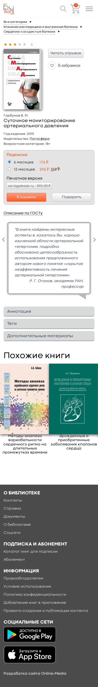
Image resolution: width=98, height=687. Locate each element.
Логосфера (40, 138)
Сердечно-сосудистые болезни (29, 31)
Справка (12, 508)
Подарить (71, 197)
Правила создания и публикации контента (46, 611)
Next (94, 240)
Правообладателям (23, 578)
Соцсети (12, 533)
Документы (14, 516)
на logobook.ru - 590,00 (29, 186)
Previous (3, 240)
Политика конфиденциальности (35, 594)
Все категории (15, 22)
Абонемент (14, 559)
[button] (89, 9)
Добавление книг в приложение (35, 602)
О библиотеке (17, 524)
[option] (49, 262)
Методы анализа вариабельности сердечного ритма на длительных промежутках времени (25, 444)
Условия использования (27, 586)
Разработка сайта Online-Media (35, 673)
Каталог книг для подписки (31, 551)
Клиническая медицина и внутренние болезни (41, 27)
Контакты (13, 500)
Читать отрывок (65, 53)
